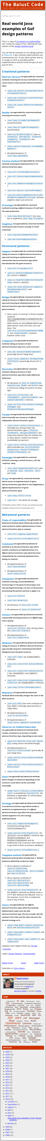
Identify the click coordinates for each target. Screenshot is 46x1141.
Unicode (30, 1036)
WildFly (34, 1042)
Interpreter (8, 578)
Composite (8, 340)
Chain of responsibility (14, 520)
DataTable (24, 1007)
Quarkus (24, 1028)
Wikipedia (8, 55)
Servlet (21, 1031)
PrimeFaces (16, 1028)
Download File (10, 1009)
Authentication (30, 1001)
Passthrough (37, 1023)
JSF (10, 1018)
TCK (31, 1034)
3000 (7, 1052)
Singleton (7, 223)
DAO (16, 1007)
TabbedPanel (24, 1034)
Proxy (5, 478)
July (9, 1110)
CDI (7, 1003)
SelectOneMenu (35, 1030)
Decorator (7, 368)
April (9, 1115)
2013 (7, 1091)
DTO (19, 1009)
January (11, 1123)
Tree (15, 1036)
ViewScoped (34, 1040)
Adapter (6, 251)
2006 (7, 1135)
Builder (6, 112)
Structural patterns (16, 246)
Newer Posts (7, 963)
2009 (7, 1127)
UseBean (17, 1038)
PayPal (38, 991)
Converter (21, 1005)
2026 (7, 1054)
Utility (24, 1038)
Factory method (10, 160)
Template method (11, 855)
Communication (17, 1003)
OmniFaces (13, 1023)
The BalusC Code (23, 4)
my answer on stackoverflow (28, 41)
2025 (7, 1057)
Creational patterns (16, 71)
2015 (7, 1085)
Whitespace (26, 1042)
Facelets (31, 1011)
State (5, 776)
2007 (7, 1132)
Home (23, 963)
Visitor (5, 905)
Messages (20, 1021)
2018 (7, 1077)
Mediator (7, 642)
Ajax (22, 1001)
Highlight (27, 1013)
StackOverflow (29, 953)
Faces (38, 1011)
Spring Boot (36, 1032)
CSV (32, 1005)
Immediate (9, 1015)
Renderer (8, 1030)
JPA (39, 1015)
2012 (7, 1093)
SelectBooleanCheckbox (20, 1029)
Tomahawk (37, 1034)
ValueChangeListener (13, 1040)
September (12, 1104)
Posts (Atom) (19, 968)
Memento (7, 692)
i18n (39, 1013)
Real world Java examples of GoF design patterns (18, 28)
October (11, 1101)
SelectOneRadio (11, 1032)
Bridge (5, 297)
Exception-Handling (19, 1011)
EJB (6, 1011)
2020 (7, 1071)
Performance (10, 1026)
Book (38, 1001)
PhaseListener (24, 1026)
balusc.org (29, 986)
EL (11, 1011)
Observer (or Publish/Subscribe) (19, 726)
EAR (31, 1009)
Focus (13, 1013)
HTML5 (34, 1013)
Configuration (11, 1005)
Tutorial (21, 1036)
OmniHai (26, 1023)
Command (7, 543)
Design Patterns (15, 953)
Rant (30, 1028)
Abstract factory (11, 76)
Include (16, 1015)
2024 (7, 1060)
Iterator (6, 614)
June (9, 1113)
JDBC (34, 1015)
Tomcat (9, 1036)
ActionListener (11, 1001)
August (11, 1107)
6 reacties (7, 949)
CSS (27, 1005)
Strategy (7, 803)
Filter (8, 1013)
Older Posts (39, 963)
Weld (20, 1042)
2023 (7, 1063)
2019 (7, 1074)
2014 (7, 1088)
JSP (25, 1018)
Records (36, 1028)
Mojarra (26, 1021)
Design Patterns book (24, 46)
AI (18, 1001)
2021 (7, 1068)
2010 (7, 1099)
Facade (6, 414)
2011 (7, 1096)
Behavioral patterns (16, 514)
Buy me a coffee (20, 991)
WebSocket (13, 1042)
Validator (32, 1038)
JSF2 (18, 1018)
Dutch (25, 1009)
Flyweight (7, 457)
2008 (7, 1129)
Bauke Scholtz (22, 978)
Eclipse (38, 1009)
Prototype (7, 205)
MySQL (34, 1021)
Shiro (28, 1032)
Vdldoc (25, 1040)
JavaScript (25, 1015)
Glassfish (20, 1013)
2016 (7, 1082)
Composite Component (33, 1003)
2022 (7, 1065)
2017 (7, 1079)
